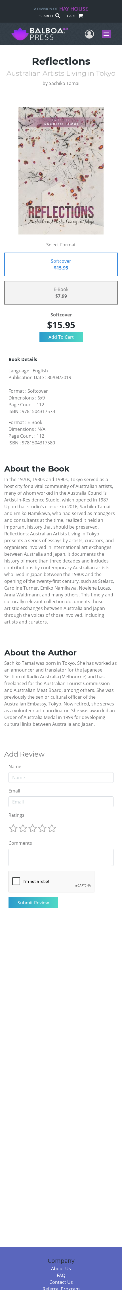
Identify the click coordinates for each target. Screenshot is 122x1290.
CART (72, 15)
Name (15, 766)
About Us (61, 1268)
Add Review (24, 754)
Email (14, 791)
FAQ (61, 1275)
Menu (108, 33)
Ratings (16, 815)
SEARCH (46, 15)
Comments (20, 843)
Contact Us (61, 1282)
